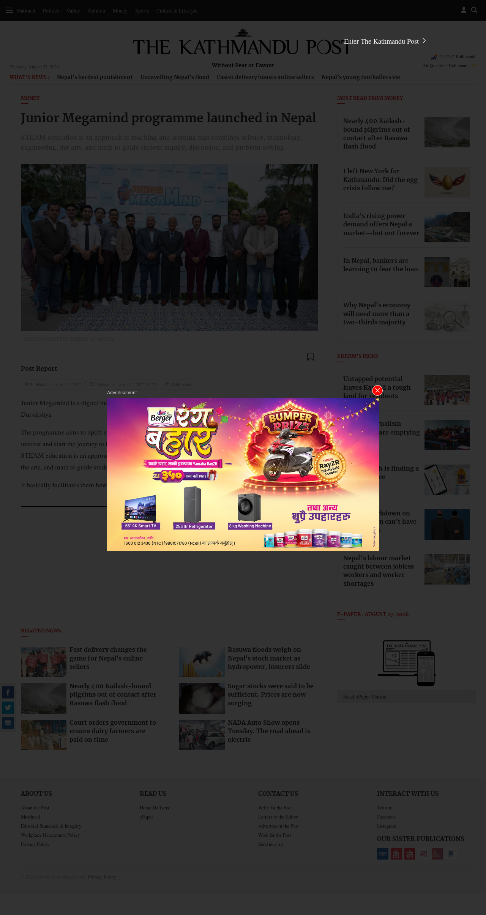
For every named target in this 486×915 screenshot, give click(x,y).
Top (471, 856)
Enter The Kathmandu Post (382, 41)
